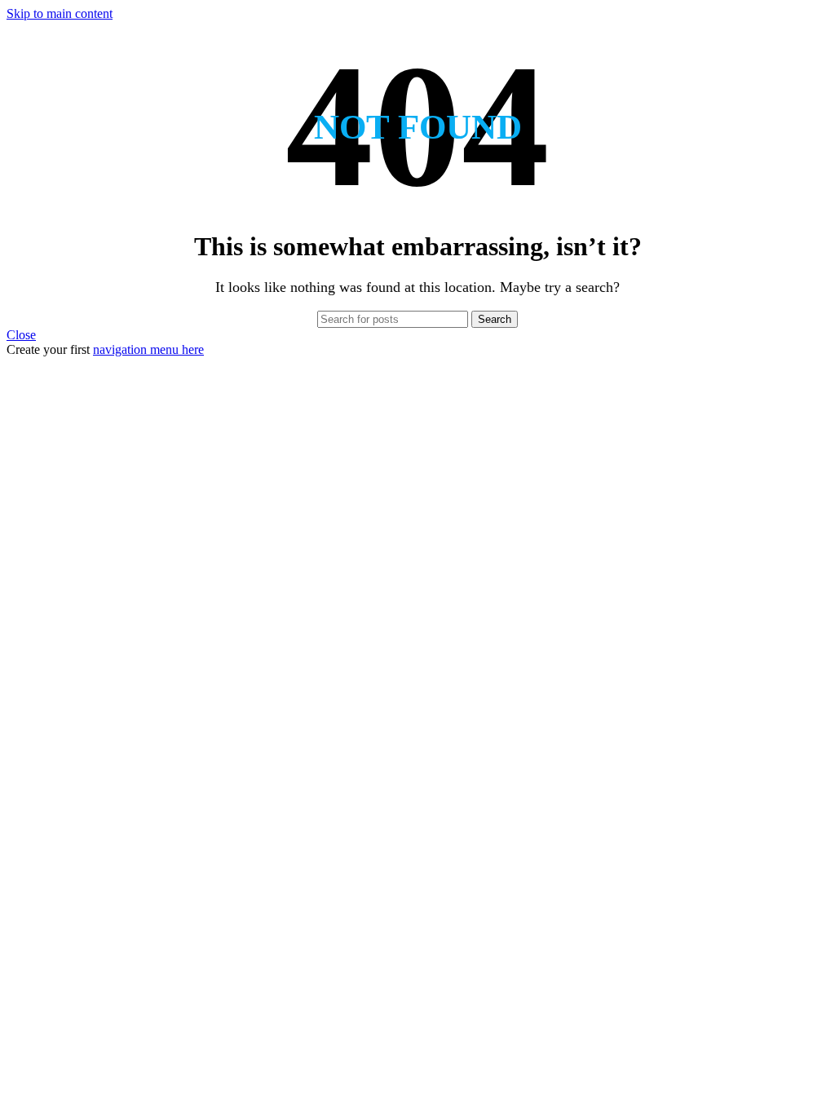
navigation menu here (148, 349)
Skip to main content (60, 13)
